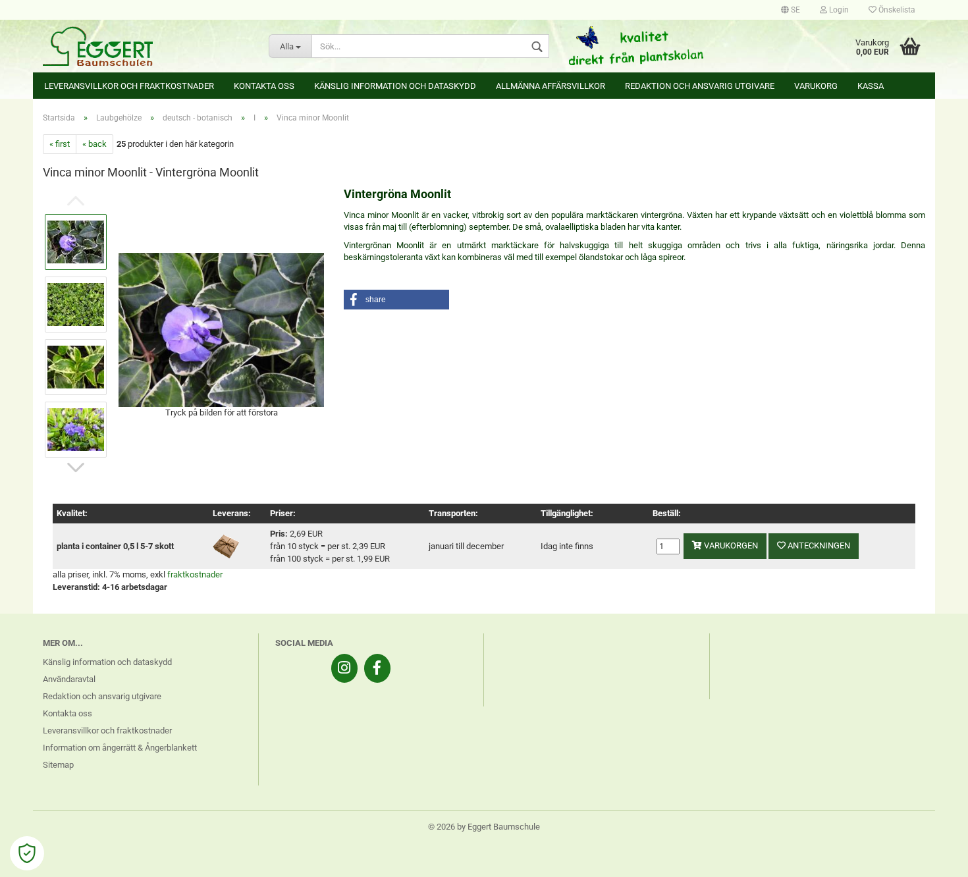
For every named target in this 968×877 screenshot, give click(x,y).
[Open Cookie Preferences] (27, 853)
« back (94, 144)
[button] (396, 299)
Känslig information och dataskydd (395, 86)
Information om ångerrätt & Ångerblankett (120, 748)
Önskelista (895, 9)
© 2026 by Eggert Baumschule (484, 827)
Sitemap (58, 765)
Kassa (870, 86)
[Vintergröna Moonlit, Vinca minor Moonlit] (221, 329)
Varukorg (816, 86)
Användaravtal (69, 679)
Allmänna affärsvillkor (550, 86)
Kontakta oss (264, 86)
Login (838, 9)
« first (59, 144)
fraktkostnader (195, 574)
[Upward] (932, 857)
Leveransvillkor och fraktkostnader (129, 86)
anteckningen (818, 545)
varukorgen (730, 545)
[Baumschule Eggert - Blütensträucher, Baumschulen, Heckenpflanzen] (146, 46)
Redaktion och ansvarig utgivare (699, 86)
